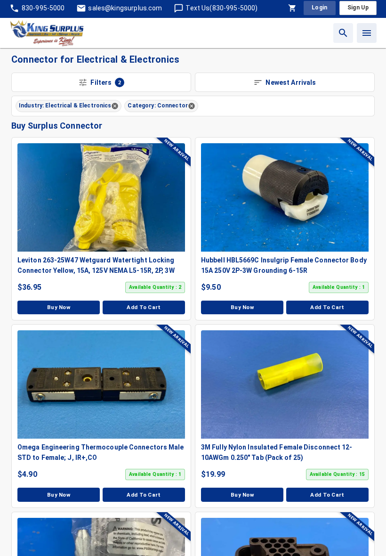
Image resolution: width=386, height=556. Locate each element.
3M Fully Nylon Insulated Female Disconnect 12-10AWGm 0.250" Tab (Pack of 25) (277, 452)
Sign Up (358, 7)
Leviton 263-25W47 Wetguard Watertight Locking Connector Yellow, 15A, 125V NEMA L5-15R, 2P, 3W (96, 265)
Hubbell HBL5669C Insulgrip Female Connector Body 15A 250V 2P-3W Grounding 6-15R (284, 265)
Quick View (105, 197)
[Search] (343, 33)
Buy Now (58, 307)
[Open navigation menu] (367, 33)
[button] (68, 106)
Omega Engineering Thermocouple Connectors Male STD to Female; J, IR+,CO (100, 452)
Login (320, 7)
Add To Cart (144, 307)
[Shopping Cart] (292, 8)
